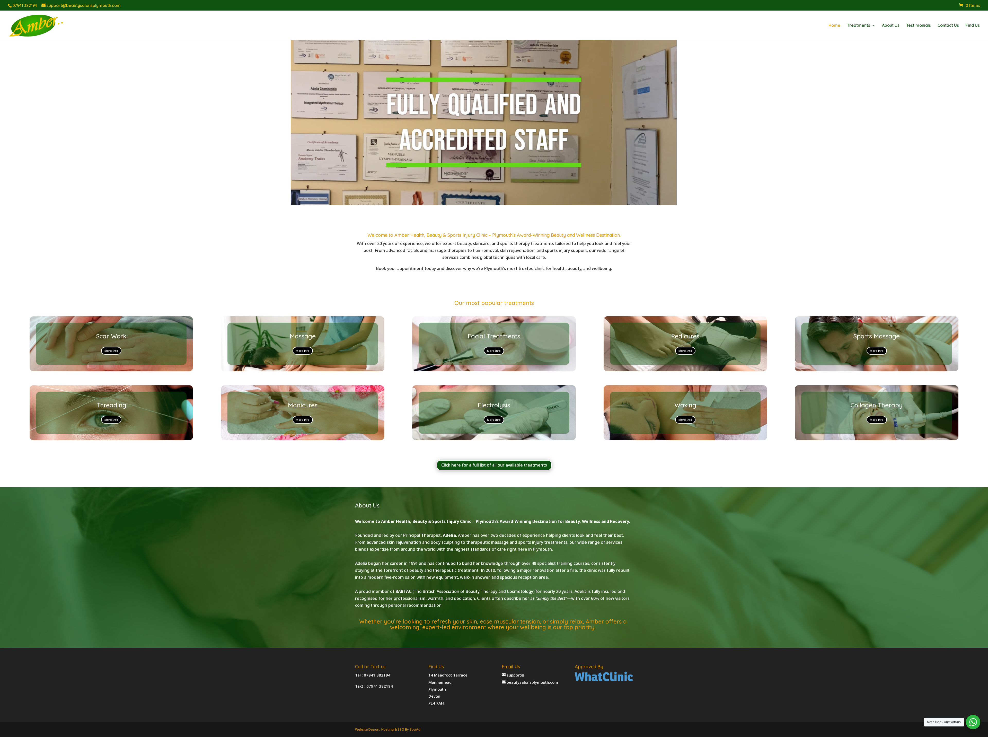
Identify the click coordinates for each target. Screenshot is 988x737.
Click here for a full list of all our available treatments (494, 465)
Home (834, 25)
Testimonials (918, 25)
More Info (111, 351)
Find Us (973, 25)
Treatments (858, 25)
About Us (890, 25)
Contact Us (948, 25)
